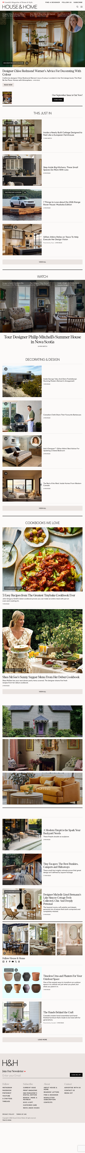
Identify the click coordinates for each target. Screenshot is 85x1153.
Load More (42, 1039)
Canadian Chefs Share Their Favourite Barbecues (62, 415)
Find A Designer (52, 2)
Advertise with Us (72, 1088)
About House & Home (50, 1088)
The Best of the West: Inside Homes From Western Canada (62, 484)
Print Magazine (30, 1090)
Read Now (69, 74)
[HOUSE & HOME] (19, 7)
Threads (6, 1101)
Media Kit (68, 1093)
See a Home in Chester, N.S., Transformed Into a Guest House (39, 71)
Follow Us (67, 2)
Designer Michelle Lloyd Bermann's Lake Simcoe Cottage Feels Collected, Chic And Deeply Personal (62, 899)
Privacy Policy (8, 1114)
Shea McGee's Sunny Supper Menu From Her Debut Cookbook (41, 677)
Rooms (42, 755)
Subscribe (78, 2)
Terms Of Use (21, 1114)
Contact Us (69, 1090)
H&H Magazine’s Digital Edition (30, 1094)
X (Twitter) (7, 1099)
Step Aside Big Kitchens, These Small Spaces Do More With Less (60, 168)
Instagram (7, 1088)
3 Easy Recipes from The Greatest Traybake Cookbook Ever (38, 595)
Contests (48, 1102)
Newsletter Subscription (50, 1098)
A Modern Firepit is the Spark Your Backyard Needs (61, 832)
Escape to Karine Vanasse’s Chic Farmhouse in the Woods (42, 339)
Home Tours (8, 63)
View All (42, 262)
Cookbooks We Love (13, 588)
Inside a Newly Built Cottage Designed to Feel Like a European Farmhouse (62, 133)
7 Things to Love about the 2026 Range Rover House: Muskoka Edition (61, 203)
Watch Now (47, 138)
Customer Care (30, 1105)
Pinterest (6, 1093)
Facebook (6, 1090)
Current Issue (29, 1088)
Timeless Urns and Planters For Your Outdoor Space (62, 977)
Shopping (42, 789)
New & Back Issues (31, 1108)
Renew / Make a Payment (30, 1098)
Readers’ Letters (51, 1092)
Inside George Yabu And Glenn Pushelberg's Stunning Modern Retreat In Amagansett (60, 380)
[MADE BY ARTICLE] (6, 1120)
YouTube (6, 1096)
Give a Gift (28, 1102)
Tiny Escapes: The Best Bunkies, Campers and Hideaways (60, 865)
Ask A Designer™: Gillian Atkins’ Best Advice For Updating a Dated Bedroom (61, 449)
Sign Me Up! (76, 1075)
